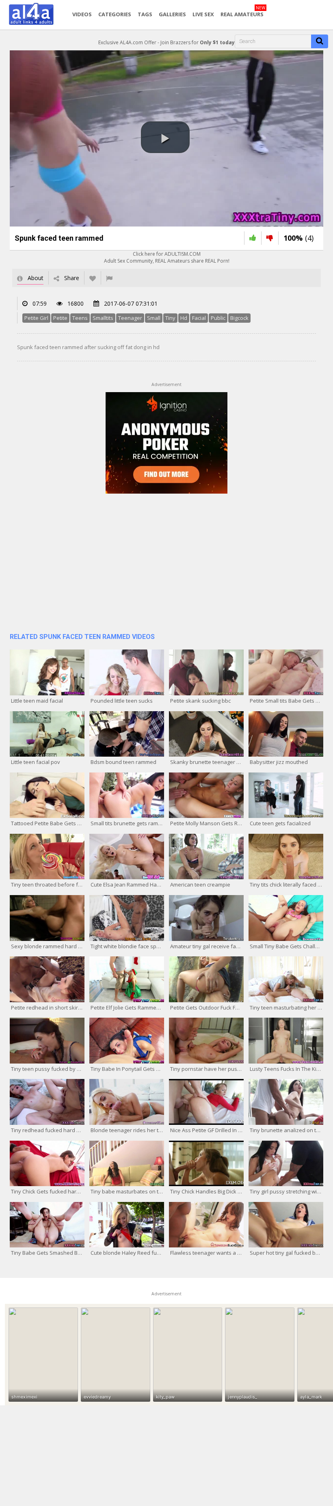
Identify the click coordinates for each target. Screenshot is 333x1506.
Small (153, 317)
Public (218, 317)
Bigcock (239, 317)
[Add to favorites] (92, 278)
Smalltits (103, 317)
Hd (183, 317)
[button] (165, 137)
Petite (60, 317)
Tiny (170, 317)
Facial (199, 317)
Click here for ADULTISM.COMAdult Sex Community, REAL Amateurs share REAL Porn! (166, 257)
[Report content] (109, 278)
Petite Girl (36, 317)
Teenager (130, 317)
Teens (80, 317)
